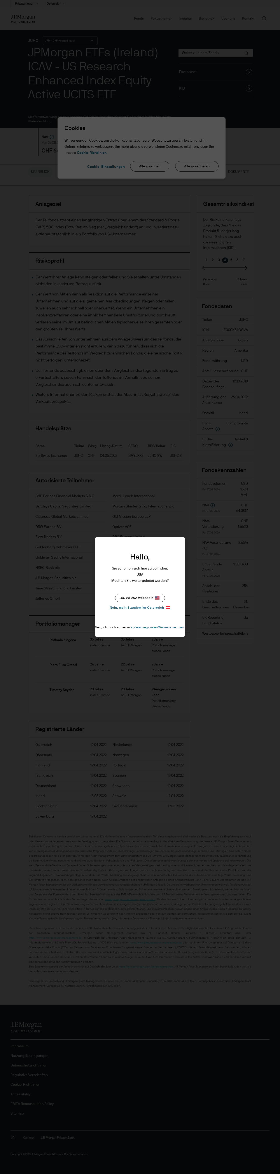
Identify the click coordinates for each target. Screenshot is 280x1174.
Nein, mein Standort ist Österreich (137, 607)
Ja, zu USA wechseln (137, 597)
